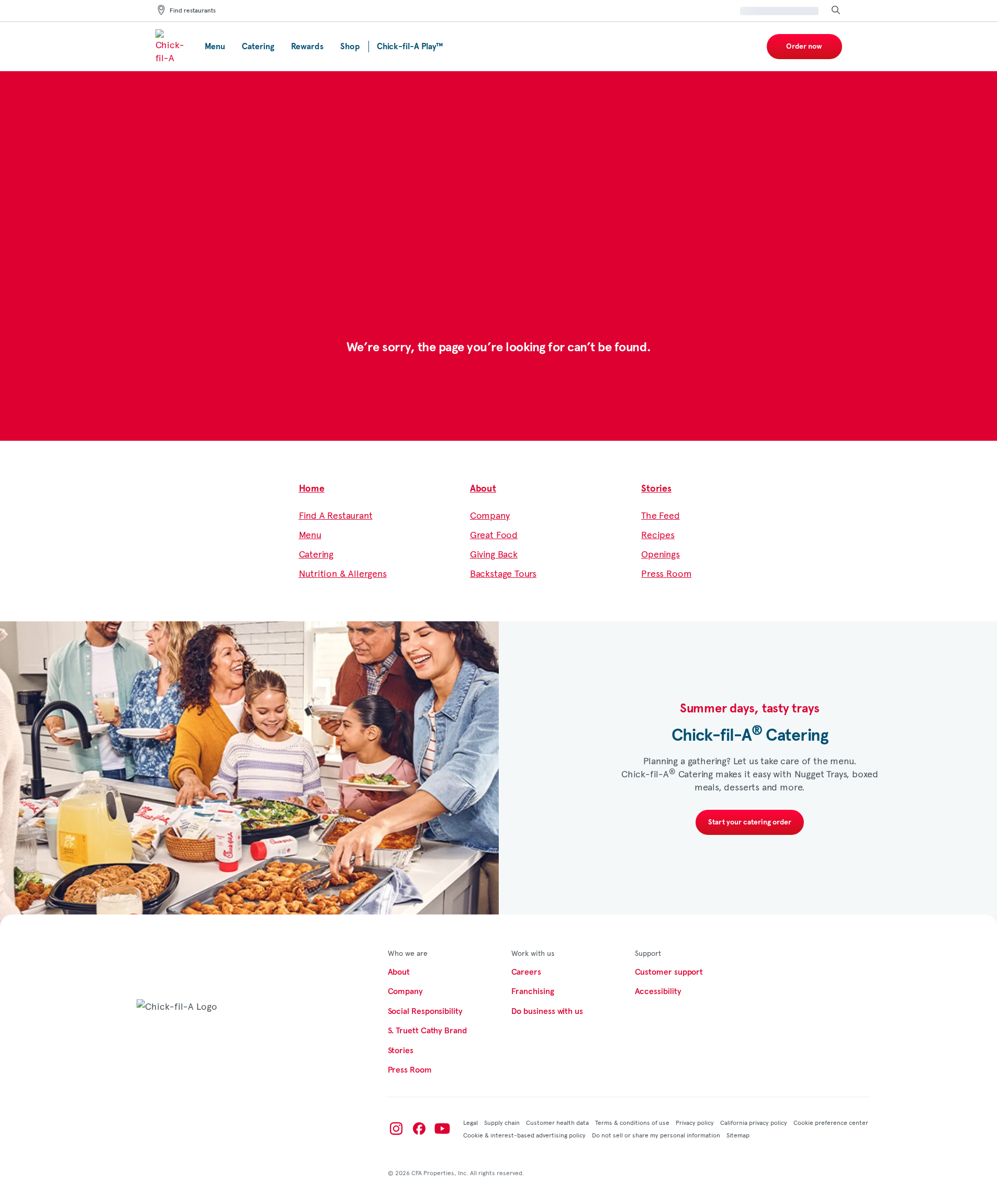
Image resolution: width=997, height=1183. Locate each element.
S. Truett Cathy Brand (427, 1030)
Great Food (494, 534)
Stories (656, 489)
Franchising (532, 991)
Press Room (666, 572)
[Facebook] (419, 1128)
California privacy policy (753, 1122)
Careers (526, 972)
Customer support (669, 972)
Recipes (658, 534)
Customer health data (557, 1122)
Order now (804, 46)
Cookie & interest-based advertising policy (524, 1135)
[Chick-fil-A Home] (171, 46)
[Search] (836, 10)
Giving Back (494, 553)
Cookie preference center (830, 1122)
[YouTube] (442, 1128)
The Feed (660, 514)
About (483, 489)
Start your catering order (749, 822)
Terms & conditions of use (632, 1122)
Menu (310, 534)
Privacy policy (695, 1122)
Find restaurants (193, 11)
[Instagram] (396, 1128)
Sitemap (737, 1135)
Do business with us (547, 1011)
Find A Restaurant (336, 514)
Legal (470, 1122)
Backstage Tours (503, 572)
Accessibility (658, 991)
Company (490, 514)
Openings (660, 553)
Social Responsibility (425, 1011)
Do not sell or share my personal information (656, 1135)
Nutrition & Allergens (343, 572)
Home (311, 489)
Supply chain (502, 1122)
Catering (316, 553)
